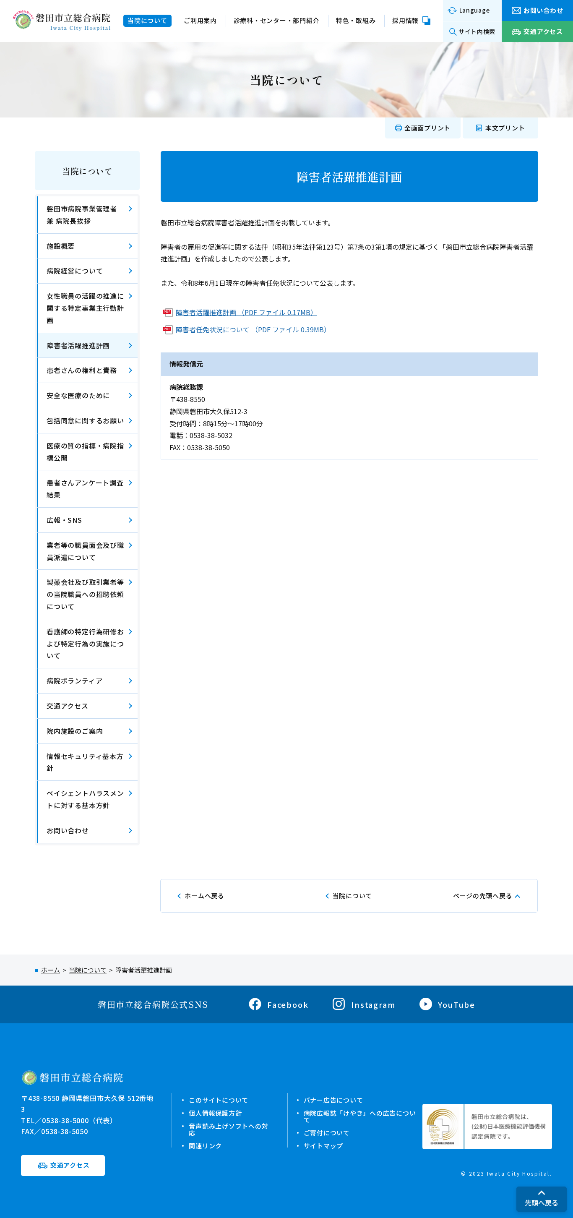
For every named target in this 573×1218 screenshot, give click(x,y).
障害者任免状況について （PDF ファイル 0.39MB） (253, 329)
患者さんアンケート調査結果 (85, 488)
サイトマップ (324, 1145)
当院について (87, 171)
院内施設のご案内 (75, 731)
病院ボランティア (74, 681)
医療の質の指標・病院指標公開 (85, 452)
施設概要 (61, 246)
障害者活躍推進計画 (78, 345)
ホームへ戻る (204, 895)
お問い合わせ (68, 830)
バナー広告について (333, 1099)
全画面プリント (427, 127)
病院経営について (75, 271)
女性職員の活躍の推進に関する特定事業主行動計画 (85, 308)
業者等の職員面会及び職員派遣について (85, 551)
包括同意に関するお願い (85, 420)
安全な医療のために (78, 395)
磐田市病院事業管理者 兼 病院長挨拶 (82, 214)
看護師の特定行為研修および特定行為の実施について (85, 643)
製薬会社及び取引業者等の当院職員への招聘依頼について (85, 594)
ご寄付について (327, 1132)
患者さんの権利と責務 (82, 370)
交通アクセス (68, 706)
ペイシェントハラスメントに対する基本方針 (85, 799)
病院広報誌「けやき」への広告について (360, 1116)
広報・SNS (64, 520)
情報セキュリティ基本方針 (85, 762)
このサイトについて (218, 1099)
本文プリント (505, 127)
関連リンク (205, 1145)
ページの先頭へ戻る (483, 895)
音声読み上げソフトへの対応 (228, 1129)
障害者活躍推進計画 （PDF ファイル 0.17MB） (246, 312)
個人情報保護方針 (215, 1112)
